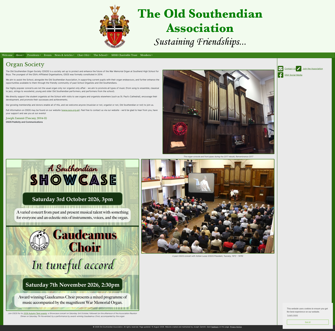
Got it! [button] (308, 322)
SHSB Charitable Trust (124, 55)
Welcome (7, 55)
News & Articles (64, 55)
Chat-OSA (83, 55)
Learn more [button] (292, 315)
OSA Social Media (293, 75)
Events (48, 55)
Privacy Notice (236, 327)
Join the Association (313, 68)
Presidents (33, 55)
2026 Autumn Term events (35, 313)
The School (100, 55)
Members (145, 55)
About (19, 55)
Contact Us (290, 68)
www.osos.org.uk (70, 110)
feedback (215, 327)
